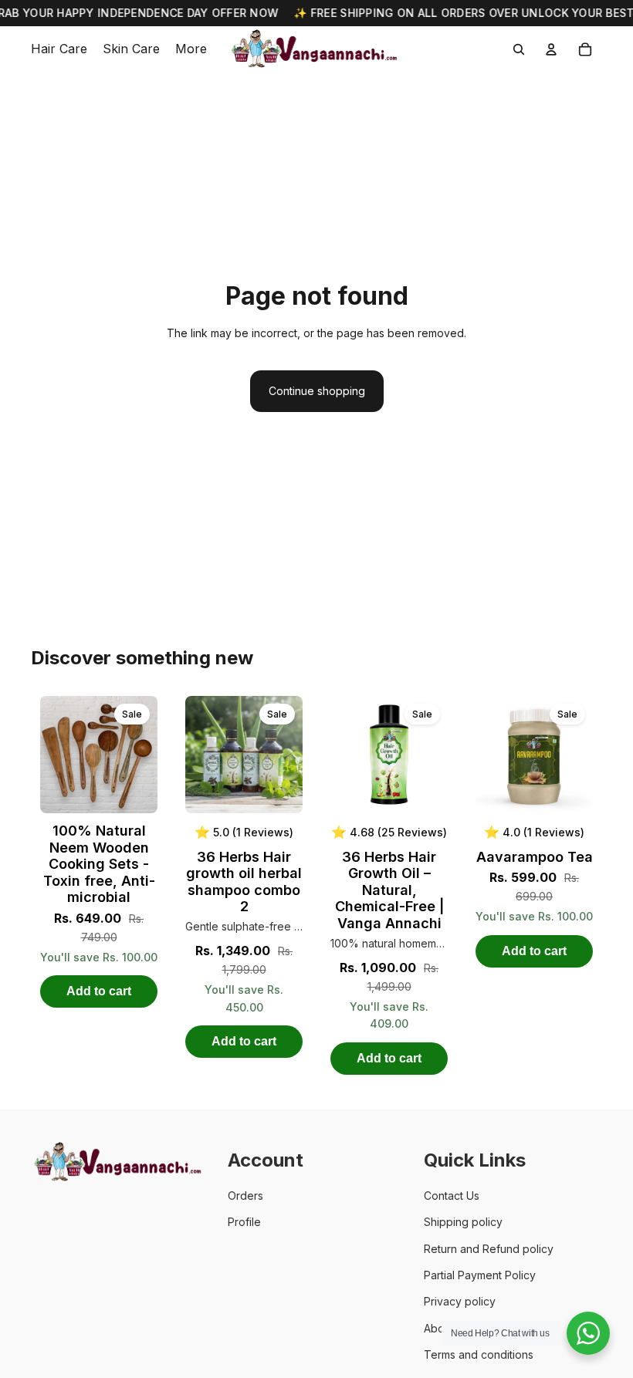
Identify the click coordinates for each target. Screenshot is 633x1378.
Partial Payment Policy (480, 1275)
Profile (244, 1221)
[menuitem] (191, 49)
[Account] (551, 49)
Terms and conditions (478, 1354)
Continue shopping (317, 390)
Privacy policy (460, 1301)
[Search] (519, 49)
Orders (245, 1195)
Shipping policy (463, 1221)
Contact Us (451, 1195)
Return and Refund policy (488, 1248)
